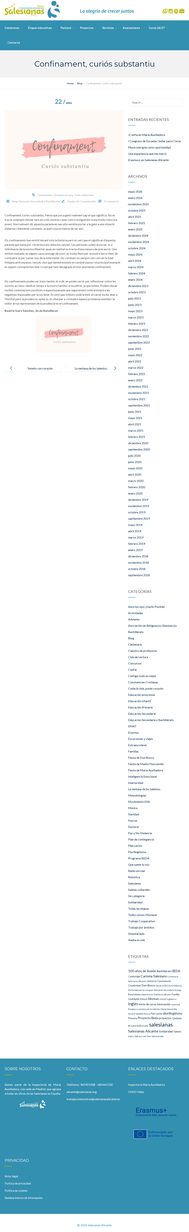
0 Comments (111, 201)
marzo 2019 (135, 537)
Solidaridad (135, 902)
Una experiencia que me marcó (147, 153)
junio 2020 (134, 462)
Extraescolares (137, 745)
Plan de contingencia (141, 839)
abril (63, 103)
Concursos (135, 663)
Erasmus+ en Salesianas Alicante (148, 160)
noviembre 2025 (138, 204)
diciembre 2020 (138, 443)
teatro (131, 1036)
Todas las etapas (138, 908)
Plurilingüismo (137, 852)
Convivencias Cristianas (143, 682)
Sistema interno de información (24, 1197)
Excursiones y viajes (140, 738)
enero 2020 (135, 493)
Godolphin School (137, 999)
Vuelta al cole (136, 940)
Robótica (134, 877)
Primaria (132, 1018)
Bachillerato (136, 632)
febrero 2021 (136, 436)
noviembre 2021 (138, 392)
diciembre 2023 (138, 286)
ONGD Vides (136, 1091)
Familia (175, 994)
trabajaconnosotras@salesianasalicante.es (93, 1099)
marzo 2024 (135, 267)
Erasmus (133, 732)
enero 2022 (135, 380)
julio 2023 (134, 298)
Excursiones (134, 994)
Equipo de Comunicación (82, 201)
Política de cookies (16, 1190)
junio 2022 (134, 348)
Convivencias (164, 981)
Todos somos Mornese (142, 915)
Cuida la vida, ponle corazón (145, 688)
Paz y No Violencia (140, 833)
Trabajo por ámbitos (141, 927)
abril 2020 (134, 474)
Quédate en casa (63, 195)
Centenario (135, 644)
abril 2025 (134, 216)
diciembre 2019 (138, 499)
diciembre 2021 (138, 386)
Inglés (133, 1004)
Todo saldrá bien (83, 195)
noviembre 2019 (138, 506)
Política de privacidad (18, 1183)
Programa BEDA (138, 858)
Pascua (132, 820)
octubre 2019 (136, 512)
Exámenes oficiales (162, 994)
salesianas (161, 1024)
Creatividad (134, 985)
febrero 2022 (136, 374)
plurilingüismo (172, 1013)
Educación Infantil (139, 701)
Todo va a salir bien (142, 1036)
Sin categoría (136, 896)
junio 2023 (134, 304)
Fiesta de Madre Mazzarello (146, 764)
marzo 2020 (135, 480)
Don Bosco (148, 985)
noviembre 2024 (138, 242)
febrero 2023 (136, 323)
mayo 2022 (135, 355)
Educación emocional (141, 694)
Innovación (164, 1004)
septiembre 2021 (139, 405)
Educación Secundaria (142, 713)
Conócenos (12, 27)
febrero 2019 (136, 543)
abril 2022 (134, 361)
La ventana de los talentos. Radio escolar (91, 371)
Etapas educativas (40, 27)
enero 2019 (135, 550)
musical (131, 1013)
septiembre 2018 (139, 575)
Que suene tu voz (139, 864)
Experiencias (147, 994)
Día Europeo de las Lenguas (140, 990)
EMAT (132, 726)
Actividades (135, 613)
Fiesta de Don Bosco (141, 757)
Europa (178, 990)
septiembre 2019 (139, 518)
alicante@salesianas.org (81, 1091)
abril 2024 (134, 260)
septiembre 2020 (139, 449)
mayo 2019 (135, 524)
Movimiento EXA (139, 801)
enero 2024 (135, 279)
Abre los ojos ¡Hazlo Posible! (146, 606)
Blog (14, 201)
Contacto (14, 42)
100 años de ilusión (142, 971)
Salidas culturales (139, 889)
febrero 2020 (136, 487)
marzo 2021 (135, 430)
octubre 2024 (136, 248)
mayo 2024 (135, 254)
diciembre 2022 (138, 330)
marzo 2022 (135, 367)
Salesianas (134, 883)
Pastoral (66, 27)
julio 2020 (134, 455)
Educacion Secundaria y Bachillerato (39, 201)
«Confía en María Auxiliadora (146, 134)
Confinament (44, 195)
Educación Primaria (140, 707)
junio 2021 (134, 411)
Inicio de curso (147, 1004)
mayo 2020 (135, 468)
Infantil (162, 999)
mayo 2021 (135, 418)
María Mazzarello (169, 1009)
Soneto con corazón (40, 368)
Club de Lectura (138, 657)
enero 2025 (135, 229)
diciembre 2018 (138, 556)
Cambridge (134, 976)
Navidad (133, 814)
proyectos (165, 1018)
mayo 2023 (135, 311)
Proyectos (86, 27)
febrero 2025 (136, 223)
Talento (177, 1031)
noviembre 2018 (138, 562)
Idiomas (153, 999)
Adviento (134, 619)
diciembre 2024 (138, 235)
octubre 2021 (136, 399)
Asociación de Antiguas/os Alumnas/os (152, 625)
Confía (132, 669)
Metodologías (137, 795)
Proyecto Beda (148, 1018)
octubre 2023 (136, 292)
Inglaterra (171, 999)
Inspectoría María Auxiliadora (146, 1084)
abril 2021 (134, 424)
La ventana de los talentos (144, 789)
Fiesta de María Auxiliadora (145, 770)
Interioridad (135, 782)
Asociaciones (131, 27)
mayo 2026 (135, 191)
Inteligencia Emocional (142, 776)
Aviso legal (11, 1176)
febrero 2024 (136, 273)
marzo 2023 (135, 317)
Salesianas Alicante (143, 1031)
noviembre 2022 (138, 336)
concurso (152, 981)
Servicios (108, 27)
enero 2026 (135, 198)
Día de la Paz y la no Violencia (169, 985)
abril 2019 (134, 531)
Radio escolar (136, 870)
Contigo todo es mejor (142, 676)
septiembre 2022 (139, 342)
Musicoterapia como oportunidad (149, 147)
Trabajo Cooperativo (141, 921)
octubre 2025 (136, 210)
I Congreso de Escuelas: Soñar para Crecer (154, 141)
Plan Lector (135, 845)
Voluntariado (136, 933)
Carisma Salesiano (154, 976)
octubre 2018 (136, 569)
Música (133, 808)
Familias (133, 751)
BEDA (176, 971)
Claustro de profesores (142, 650)
